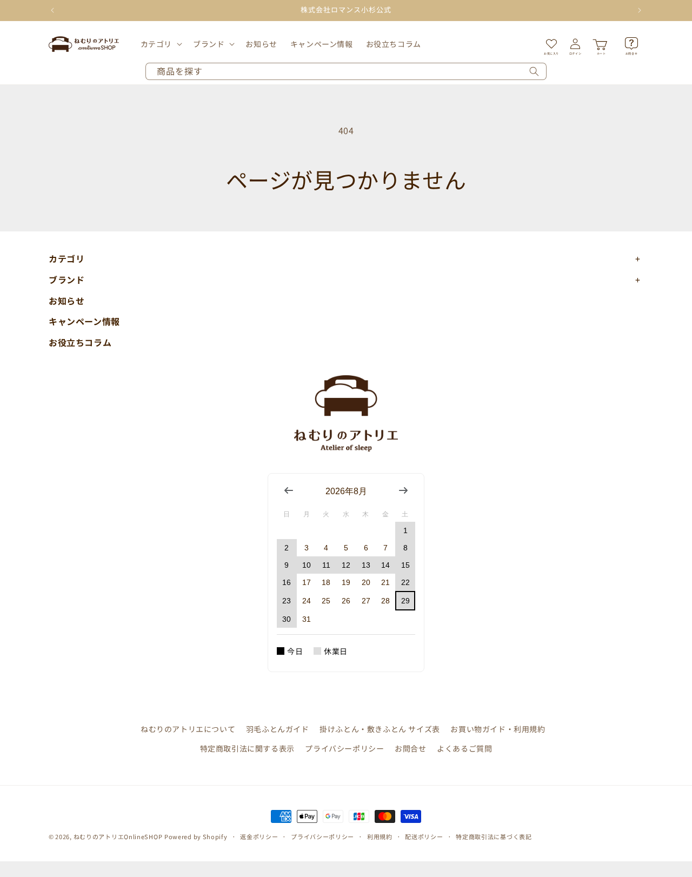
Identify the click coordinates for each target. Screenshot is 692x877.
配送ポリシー (424, 836)
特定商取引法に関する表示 (247, 748)
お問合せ (410, 748)
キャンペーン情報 (84, 321)
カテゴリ (156, 43)
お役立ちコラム (80, 342)
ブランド (208, 43)
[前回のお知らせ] (52, 10)
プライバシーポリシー (344, 748)
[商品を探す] (534, 71)
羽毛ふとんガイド (277, 728)
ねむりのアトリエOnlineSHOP (118, 836)
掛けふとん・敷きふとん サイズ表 (380, 728)
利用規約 (379, 836)
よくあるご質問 (464, 748)
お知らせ (66, 300)
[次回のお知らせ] (639, 10)
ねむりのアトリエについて (188, 728)
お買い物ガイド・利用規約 (497, 728)
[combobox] (346, 71)
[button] (160, 43)
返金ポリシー (259, 836)
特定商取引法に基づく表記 (493, 836)
